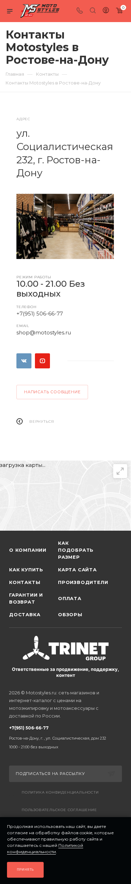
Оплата (69, 598)
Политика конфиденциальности (60, 792)
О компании (27, 550)
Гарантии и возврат (26, 598)
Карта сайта (77, 569)
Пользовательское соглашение (59, 810)
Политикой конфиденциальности (45, 848)
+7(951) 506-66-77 (39, 313)
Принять (25, 869)
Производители (82, 582)
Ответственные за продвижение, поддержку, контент (65, 672)
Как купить (26, 569)
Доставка (24, 614)
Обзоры (70, 614)
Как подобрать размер (76, 550)
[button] (53, 251)
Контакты (24, 582)
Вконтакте (23, 360)
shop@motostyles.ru (43, 332)
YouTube (42, 360)
